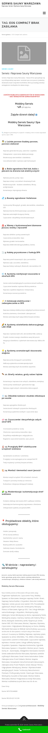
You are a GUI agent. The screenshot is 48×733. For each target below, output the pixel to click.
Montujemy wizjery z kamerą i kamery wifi (18, 618)
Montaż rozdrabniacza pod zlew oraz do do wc (19, 681)
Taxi (30, 609)
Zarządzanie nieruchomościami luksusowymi (27, 662)
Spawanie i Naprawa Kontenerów (23, 645)
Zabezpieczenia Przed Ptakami (13, 665)
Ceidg (20, 706)
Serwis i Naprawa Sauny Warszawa (22, 73)
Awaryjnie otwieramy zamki (17, 621)
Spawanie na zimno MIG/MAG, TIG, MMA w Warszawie (22, 637)
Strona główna (6, 34)
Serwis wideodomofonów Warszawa (15, 653)
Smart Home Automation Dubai (31, 656)
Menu (44, 13)
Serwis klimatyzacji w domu (20, 615)
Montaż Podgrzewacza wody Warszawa (25, 679)
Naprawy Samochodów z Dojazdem (15, 601)
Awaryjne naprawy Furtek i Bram (31, 598)
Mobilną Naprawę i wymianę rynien (32, 634)
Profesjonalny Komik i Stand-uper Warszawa (26, 673)
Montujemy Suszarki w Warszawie (14, 676)
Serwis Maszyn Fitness (34, 665)
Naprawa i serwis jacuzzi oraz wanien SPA (17, 604)
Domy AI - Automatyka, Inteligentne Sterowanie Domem (23, 651)
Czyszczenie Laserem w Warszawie (15, 640)
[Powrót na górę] (24, 719)
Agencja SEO (23, 609)
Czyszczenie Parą (27, 595)
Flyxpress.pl (32, 621)
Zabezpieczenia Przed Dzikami (13, 659)
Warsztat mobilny (36, 601)
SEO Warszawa (16, 623)
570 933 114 (26, 107)
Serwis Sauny (7, 69)
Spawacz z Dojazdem (18, 648)
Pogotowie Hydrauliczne (11, 595)
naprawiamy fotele (39, 615)
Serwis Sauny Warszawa (21, 3)
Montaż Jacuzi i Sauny (35, 648)
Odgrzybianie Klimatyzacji (11, 667)
